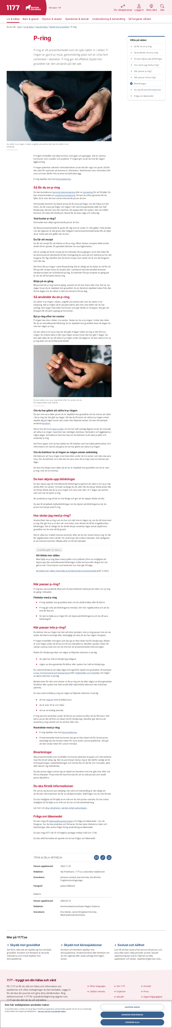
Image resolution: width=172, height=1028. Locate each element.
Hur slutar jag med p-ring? (146, 65)
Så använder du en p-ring (146, 52)
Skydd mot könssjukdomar (83, 945)
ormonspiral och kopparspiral (56, 673)
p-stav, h (37, 673)
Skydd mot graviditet (59, 27)
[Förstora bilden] (72, 371)
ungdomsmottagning (65, 195)
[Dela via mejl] (96, 857)
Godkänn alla (132, 1022)
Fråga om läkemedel (143, 96)
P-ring (74, 27)
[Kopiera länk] (102, 857)
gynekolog (88, 192)
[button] (109, 857)
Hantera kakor (132, 1007)
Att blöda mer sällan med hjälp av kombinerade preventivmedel (66, 570)
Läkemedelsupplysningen (61, 821)
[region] (86, 1014)
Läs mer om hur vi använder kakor (52, 1011)
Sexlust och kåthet (130, 945)
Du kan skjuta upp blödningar (148, 58)
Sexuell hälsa (42, 27)
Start (19, 27)
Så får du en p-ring (143, 46)
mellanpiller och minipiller (87, 673)
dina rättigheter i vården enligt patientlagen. (66, 808)
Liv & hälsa (29, 27)
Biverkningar (140, 83)
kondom (46, 423)
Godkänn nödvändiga (132, 1014)
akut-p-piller (58, 429)
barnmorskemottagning (63, 192)
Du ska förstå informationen (147, 89)
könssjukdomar (63, 179)
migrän (49, 699)
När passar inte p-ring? (145, 77)
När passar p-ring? (143, 71)
